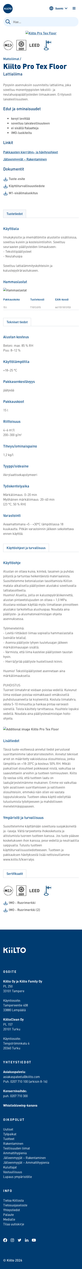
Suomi (59, 8)
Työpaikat (9, 1134)
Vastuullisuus (12, 1172)
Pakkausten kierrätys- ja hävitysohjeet (30, 152)
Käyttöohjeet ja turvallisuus (26, 547)
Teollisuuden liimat (16, 1148)
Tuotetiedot (15, 213)
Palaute (8, 1214)
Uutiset (8, 1129)
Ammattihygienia (15, 1153)
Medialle (9, 1219)
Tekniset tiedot (17, 322)
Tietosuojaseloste (15, 1205)
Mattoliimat (11, 59)
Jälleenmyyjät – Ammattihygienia (26, 1162)
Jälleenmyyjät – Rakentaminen (25, 159)
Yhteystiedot (11, 1210)
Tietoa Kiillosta (13, 1200)
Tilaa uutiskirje (13, 1224)
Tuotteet (8, 1138)
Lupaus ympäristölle (17, 1176)
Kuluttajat (10, 1167)
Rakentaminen (13, 1143)
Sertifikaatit (15, 873)
